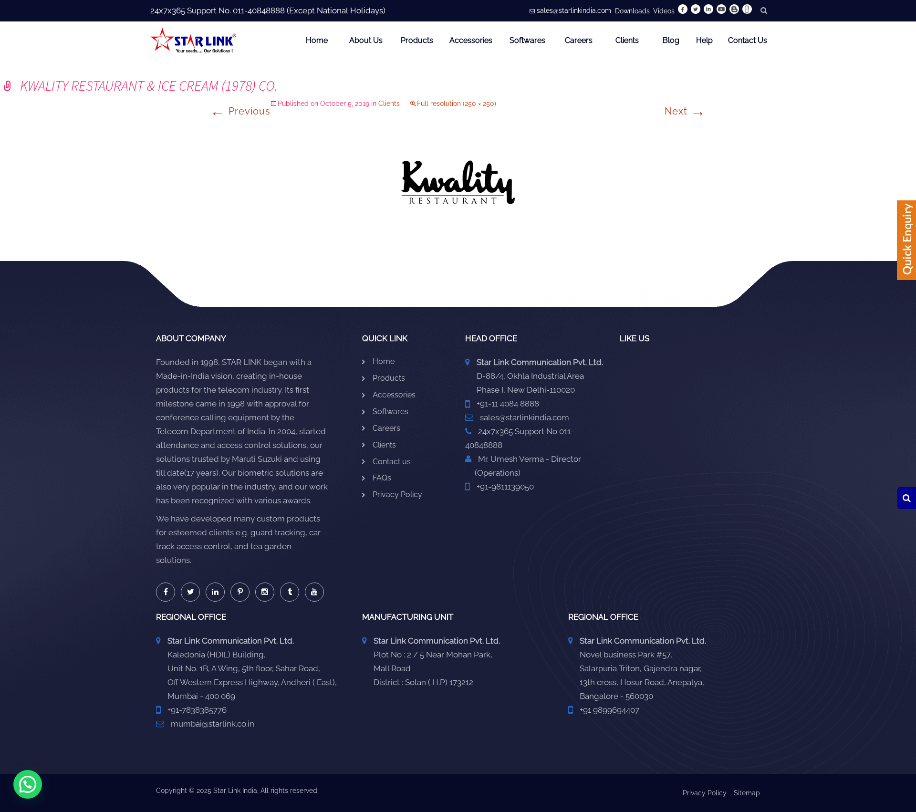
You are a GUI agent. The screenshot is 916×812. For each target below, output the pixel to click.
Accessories (470, 40)
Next (685, 111)
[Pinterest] (240, 592)
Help (704, 40)
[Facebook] (165, 592)
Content (906, 243)
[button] (27, 784)
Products (417, 40)
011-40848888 (259, 10)
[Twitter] (190, 592)
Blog (671, 40)
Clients (627, 40)
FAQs (382, 477)
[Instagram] (264, 592)
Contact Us (747, 40)
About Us (366, 40)
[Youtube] (314, 592)
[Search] (906, 498)
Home (317, 40)
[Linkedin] (215, 592)
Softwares (527, 40)
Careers (579, 40)
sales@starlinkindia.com (574, 10)
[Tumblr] (289, 592)
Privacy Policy (397, 494)
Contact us (392, 461)
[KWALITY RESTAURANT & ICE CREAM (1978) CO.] (458, 181)
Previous (240, 111)
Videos (664, 11)
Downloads (632, 11)
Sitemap (747, 793)
